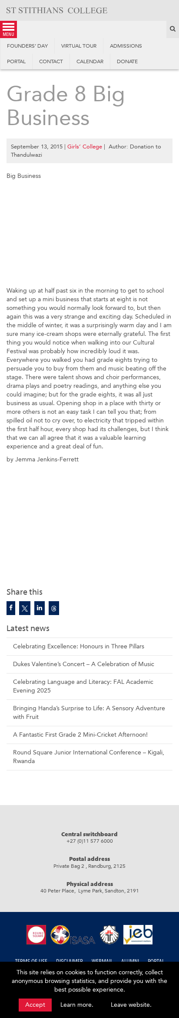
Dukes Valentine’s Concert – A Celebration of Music (83, 664)
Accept (35, 1004)
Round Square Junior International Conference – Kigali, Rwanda (88, 757)
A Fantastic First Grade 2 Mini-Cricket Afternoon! (80, 734)
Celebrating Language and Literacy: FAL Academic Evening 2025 (83, 686)
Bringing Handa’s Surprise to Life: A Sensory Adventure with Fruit (89, 713)
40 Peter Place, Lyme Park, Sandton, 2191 (89, 891)
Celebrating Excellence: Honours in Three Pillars (78, 646)
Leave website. (131, 1004)
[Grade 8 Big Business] (11, 608)
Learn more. (76, 1004)
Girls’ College (84, 146)
